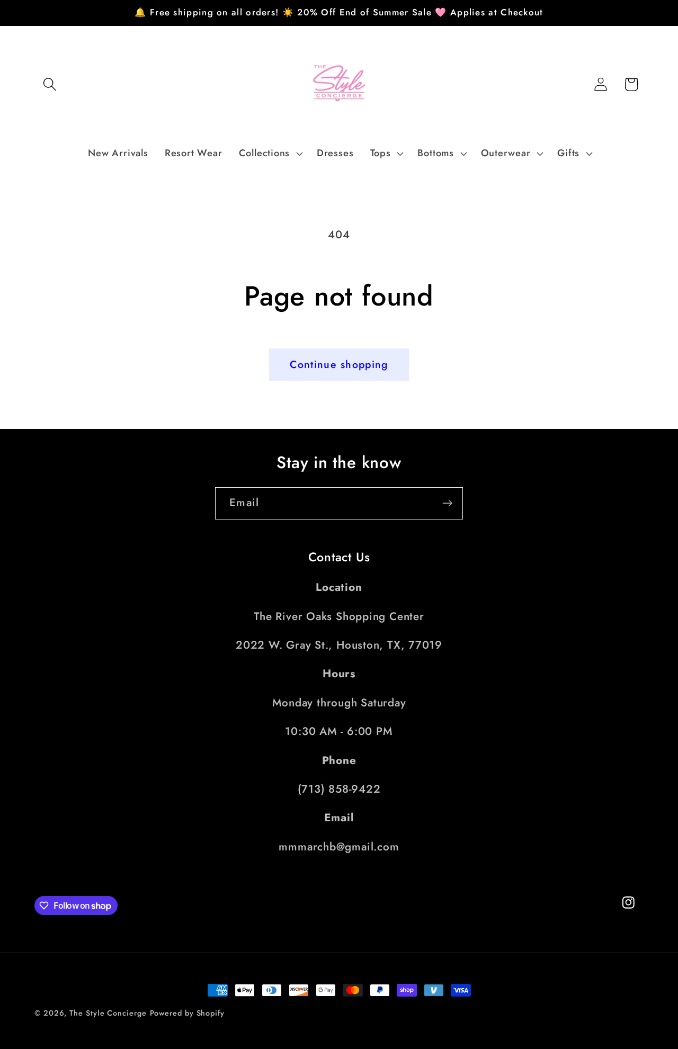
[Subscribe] (447, 503)
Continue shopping (339, 364)
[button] (49, 84)
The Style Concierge (107, 1013)
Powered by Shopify (187, 1013)
